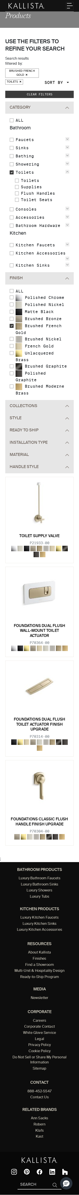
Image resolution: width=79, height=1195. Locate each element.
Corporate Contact (39, 1027)
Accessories (30, 217)
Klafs (39, 1131)
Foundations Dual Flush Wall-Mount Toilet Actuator (39, 631)
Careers (39, 1021)
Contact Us (39, 1097)
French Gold (38, 346)
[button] (66, 1183)
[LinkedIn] (52, 1172)
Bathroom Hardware (38, 225)
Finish (16, 278)
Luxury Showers (39, 890)
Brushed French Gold (22, 73)
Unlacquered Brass (35, 356)
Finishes (39, 959)
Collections (23, 406)
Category (20, 107)
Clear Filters (39, 94)
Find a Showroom (39, 965)
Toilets (13, 82)
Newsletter (39, 998)
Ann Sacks (39, 1118)
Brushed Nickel (42, 339)
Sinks (22, 147)
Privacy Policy (39, 1045)
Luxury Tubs (39, 897)
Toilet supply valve (39, 536)
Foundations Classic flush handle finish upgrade (39, 821)
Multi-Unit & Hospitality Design (39, 971)
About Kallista (39, 952)
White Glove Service (39, 1033)
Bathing (25, 156)
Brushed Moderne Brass (40, 389)
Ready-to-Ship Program (39, 977)
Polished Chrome (43, 297)
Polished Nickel (43, 304)
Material (19, 455)
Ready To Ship (24, 430)
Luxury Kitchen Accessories (39, 930)
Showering (27, 164)
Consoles (26, 209)
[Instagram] (14, 1172)
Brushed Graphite (44, 366)
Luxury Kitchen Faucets (39, 917)
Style (16, 418)
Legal (39, 1039)
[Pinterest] (27, 1172)
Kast (39, 1136)
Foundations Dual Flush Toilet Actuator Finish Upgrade (39, 724)
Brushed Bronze (42, 318)
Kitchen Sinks (33, 265)
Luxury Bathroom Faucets (39, 878)
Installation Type (29, 443)
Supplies (31, 187)
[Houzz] (65, 1172)
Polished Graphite (31, 376)
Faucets (25, 139)
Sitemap (39, 1068)
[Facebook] (39, 1172)
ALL (19, 120)
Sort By (55, 82)
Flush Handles (38, 193)
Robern (40, 1124)
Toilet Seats (36, 199)
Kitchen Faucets (35, 245)
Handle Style (24, 467)
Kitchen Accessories (41, 253)
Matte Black (38, 311)
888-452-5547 (39, 1091)
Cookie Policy (39, 1051)
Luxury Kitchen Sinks (39, 924)
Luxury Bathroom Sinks (39, 884)
